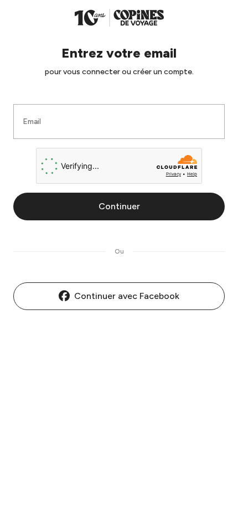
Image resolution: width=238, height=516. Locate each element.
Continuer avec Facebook (126, 296)
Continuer (119, 206)
